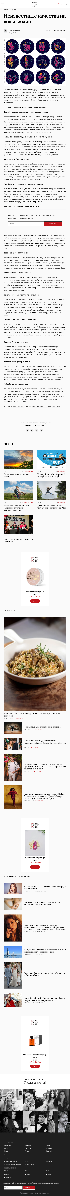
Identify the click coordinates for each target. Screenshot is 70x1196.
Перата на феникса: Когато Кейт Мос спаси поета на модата (44, 974)
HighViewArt (16, 30)
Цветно (14, 10)
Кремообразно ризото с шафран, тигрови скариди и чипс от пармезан (32, 715)
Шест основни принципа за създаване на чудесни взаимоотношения (16, 508)
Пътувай (49, 1151)
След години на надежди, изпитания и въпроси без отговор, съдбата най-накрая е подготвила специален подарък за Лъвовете (44, 927)
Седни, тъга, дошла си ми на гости (16, 475)
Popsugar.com (18, 406)
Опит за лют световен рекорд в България (18, 540)
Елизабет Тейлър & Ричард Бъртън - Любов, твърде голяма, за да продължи (44, 999)
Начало (6, 10)
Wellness (27, 891)
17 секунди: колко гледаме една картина (42, 727)
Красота (26, 771)
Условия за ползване (10, 1162)
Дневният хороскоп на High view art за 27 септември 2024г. (51, 507)
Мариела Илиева (27, 502)
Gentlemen (27, 954)
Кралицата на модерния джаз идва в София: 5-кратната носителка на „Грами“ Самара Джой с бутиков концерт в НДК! (44, 796)
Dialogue (6, 1148)
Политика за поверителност (13, 1164)
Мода (25, 978)
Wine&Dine (7, 1145)
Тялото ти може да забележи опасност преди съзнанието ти (45, 887)
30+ (25, 747)
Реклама (49, 1162)
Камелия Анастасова (41, 406)
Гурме (6, 718)
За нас (27, 1162)
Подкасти (28, 1145)
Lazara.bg (56, 406)
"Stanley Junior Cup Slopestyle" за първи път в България (51, 475)
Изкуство (27, 729)
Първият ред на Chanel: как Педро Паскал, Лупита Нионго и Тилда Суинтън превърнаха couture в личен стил (45, 766)
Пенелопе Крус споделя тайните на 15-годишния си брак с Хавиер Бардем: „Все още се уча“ (45, 743)
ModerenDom (29, 1164)
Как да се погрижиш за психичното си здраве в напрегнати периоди (42, 903)
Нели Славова (28, 471)
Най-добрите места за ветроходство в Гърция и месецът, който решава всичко (45, 951)
